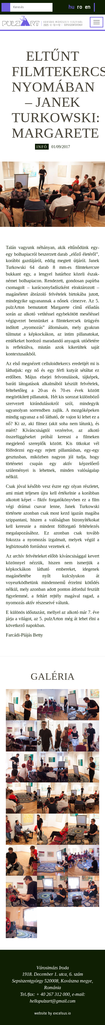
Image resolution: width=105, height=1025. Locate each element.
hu (71, 7)
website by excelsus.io (52, 1013)
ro (79, 7)
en (87, 7)
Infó (41, 147)
